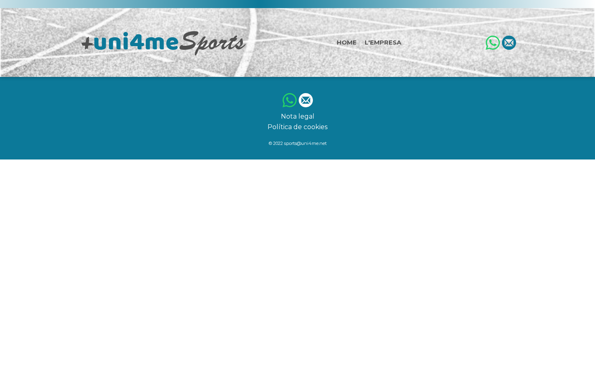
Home (347, 42)
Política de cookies (297, 127)
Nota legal (297, 116)
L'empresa (383, 42)
